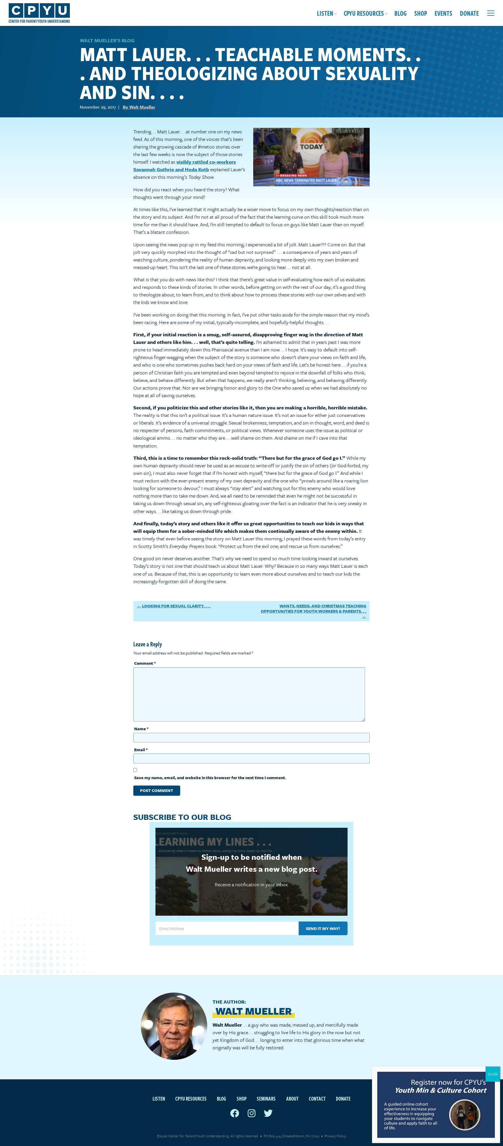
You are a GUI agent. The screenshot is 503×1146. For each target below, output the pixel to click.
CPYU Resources (364, 13)
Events (443, 13)
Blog (400, 13)
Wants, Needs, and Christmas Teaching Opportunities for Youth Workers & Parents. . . (313, 608)
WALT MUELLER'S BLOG (107, 40)
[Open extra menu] (490, 13)
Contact (317, 1098)
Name (141, 729)
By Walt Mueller (139, 107)
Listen (325, 13)
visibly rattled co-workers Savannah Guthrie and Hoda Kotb (184, 165)
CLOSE (493, 1073)
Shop (420, 13)
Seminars (266, 1098)
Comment (145, 663)
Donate (469, 13)
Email (141, 750)
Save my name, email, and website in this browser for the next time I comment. (210, 777)
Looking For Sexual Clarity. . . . (176, 606)
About (292, 1098)
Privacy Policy (335, 1135)
